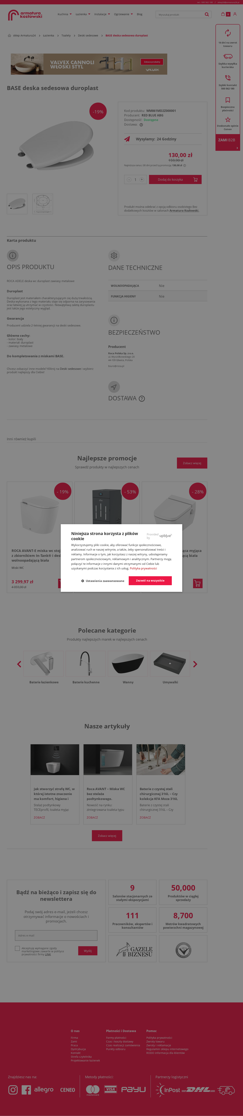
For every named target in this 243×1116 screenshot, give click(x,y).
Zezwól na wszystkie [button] (150, 580)
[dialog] (121, 558)
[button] (104, 581)
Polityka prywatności (143, 568)
